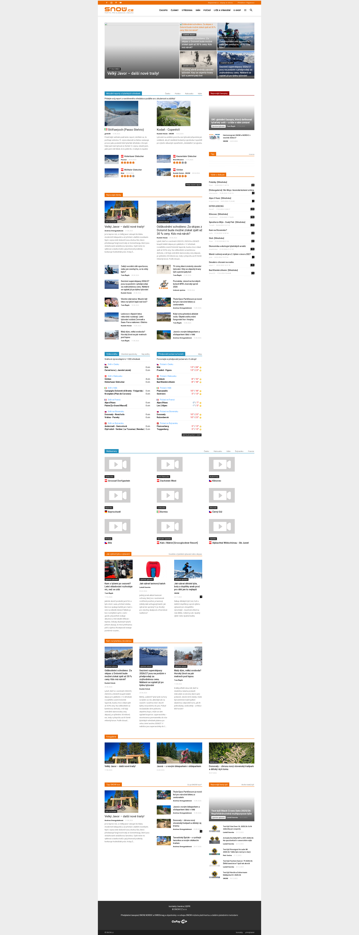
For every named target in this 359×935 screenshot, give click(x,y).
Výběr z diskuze (218, 175)
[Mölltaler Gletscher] (112, 173)
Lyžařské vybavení (111, 579)
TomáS (211, 225)
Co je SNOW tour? (194, 785)
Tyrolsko (213, 539)
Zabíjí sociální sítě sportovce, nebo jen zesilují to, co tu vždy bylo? (134, 269)
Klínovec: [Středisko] (218, 214)
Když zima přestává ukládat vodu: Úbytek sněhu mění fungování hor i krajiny (185, 317)
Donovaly (161, 414)
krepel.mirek (214, 201)
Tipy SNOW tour (113, 784)
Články (175, 10)
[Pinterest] (116, 3)
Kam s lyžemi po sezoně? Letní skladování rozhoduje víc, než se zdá (118, 586)
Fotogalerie (111, 737)
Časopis (163, 10)
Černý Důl (217, 511)
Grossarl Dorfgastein (119, 480)
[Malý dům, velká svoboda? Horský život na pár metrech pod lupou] (112, 335)
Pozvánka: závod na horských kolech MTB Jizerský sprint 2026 (186, 284)
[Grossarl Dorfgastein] (127, 464)
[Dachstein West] (179, 464)
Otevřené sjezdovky (129, 354)
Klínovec (216, 480)
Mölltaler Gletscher (133, 170)
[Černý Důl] (231, 495)
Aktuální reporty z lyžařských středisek (123, 93)
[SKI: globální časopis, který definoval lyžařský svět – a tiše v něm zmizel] (231, 115)
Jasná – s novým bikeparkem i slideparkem (179, 766)
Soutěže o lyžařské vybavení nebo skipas (185, 554)
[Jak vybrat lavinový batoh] (153, 569)
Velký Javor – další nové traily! (124, 226)
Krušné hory (214, 477)
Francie (251, 451)
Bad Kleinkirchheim (166, 382)
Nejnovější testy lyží (219, 784)
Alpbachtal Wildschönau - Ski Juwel (230, 543)
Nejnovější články (113, 195)
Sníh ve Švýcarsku (115, 423)
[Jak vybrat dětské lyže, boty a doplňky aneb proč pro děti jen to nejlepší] (188, 569)
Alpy (200, 354)
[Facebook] (107, 3)
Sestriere (161, 394)
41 (253, 241)
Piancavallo (162, 391)
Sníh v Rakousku (114, 376)
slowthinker (213, 217)
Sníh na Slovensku (115, 411)
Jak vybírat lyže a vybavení (118, 554)
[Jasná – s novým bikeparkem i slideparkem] (179, 758)
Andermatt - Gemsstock (116, 426)
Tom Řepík (125, 275)
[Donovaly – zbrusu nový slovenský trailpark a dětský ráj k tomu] (231, 758)
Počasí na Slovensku (169, 411)
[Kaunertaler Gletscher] (164, 159)
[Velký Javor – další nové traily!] (142, 55)
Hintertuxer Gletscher (134, 156)
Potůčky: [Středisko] (218, 182)
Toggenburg (162, 429)
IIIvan (211, 185)
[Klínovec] (231, 464)
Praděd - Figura (164, 370)
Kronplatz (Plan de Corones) (118, 394)
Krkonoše (213, 508)
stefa (211, 233)
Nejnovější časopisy (219, 93)
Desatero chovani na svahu (221, 262)
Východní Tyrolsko (164, 539)
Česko (167, 94)
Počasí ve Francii (167, 400)
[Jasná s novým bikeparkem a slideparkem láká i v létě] (164, 335)
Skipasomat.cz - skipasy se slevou (220, 3)
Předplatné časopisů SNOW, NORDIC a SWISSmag (142, 915)
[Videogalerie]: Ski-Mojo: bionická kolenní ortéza (231, 190)
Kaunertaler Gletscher (186, 156)
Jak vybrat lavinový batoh (152, 583)
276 (252, 225)
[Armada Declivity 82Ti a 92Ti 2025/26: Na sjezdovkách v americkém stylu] (214, 840)
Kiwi (122, 173)
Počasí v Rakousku (168, 376)
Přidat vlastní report (193, 185)
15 (253, 273)
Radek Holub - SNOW (165, 134)
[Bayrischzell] (127, 495)
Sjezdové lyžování (227, 37)
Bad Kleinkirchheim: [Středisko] (223, 270)
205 (252, 265)
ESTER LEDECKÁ (216, 206)
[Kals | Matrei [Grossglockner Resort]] (179, 526)
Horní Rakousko (163, 477)
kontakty (173, 906)
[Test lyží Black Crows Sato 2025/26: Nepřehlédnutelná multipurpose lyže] (231, 806)
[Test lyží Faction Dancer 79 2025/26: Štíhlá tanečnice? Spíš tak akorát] (214, 863)
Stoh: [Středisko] (216, 238)
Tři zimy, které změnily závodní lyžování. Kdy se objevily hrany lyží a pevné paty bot (187, 269)
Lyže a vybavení (222, 10)
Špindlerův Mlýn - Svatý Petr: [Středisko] (227, 222)
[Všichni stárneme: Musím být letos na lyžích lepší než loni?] (112, 302)
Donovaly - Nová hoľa (114, 414)
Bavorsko (108, 508)
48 (253, 233)
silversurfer (213, 193)
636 (252, 209)
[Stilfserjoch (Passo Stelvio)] (127, 113)
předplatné (249, 932)
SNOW (225, 141)
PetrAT (211, 209)
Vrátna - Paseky (112, 417)
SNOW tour (109, 762)
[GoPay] (179, 923)
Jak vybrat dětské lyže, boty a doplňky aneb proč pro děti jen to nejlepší (187, 586)
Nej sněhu (146, 354)
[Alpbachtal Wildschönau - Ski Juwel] (231, 526)
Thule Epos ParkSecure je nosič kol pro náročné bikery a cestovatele (187, 302)
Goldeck (161, 379)
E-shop (237, 10)
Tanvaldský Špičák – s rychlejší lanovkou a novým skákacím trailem (187, 840)
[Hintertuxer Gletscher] (112, 160)
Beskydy (108, 539)
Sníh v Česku (113, 364)
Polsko (177, 94)
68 (253, 185)
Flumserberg (163, 426)
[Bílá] (127, 526)
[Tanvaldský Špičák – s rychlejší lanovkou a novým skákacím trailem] (164, 841)
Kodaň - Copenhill (168, 129)
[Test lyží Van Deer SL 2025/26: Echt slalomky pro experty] (214, 828)
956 (252, 217)
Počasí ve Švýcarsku (169, 423)
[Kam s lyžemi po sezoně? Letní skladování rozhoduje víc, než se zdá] (119, 569)
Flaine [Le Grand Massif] (116, 405)
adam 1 (211, 265)
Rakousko (189, 94)
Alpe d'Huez (110, 402)
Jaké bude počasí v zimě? (192, 435)
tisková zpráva (179, 290)
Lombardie (161, 508)
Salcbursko (109, 477)
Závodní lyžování (189, 66)
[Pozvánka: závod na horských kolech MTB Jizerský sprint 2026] (164, 284)
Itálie (200, 94)
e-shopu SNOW (185, 915)
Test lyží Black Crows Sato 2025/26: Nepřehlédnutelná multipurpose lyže (231, 812)
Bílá (106, 367)
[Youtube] (120, 3)
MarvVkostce (178, 160)
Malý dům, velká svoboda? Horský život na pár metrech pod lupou (134, 334)
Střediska (187, 10)
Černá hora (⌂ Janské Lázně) (118, 370)
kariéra (181, 906)
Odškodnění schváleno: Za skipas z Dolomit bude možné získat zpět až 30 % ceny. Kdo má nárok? (179, 230)
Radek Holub (162, 238)
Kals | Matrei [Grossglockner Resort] (179, 543)
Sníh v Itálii (112, 388)
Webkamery (111, 451)
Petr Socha (227, 855)
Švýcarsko (239, 451)
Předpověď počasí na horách (171, 354)
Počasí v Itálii (165, 388)
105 (252, 249)
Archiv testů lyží (247, 785)
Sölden (179, 170)
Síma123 (212, 273)
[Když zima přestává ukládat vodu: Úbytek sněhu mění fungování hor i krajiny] (164, 317)
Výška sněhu (111, 354)
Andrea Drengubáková (114, 231)
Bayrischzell (114, 511)
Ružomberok (163, 417)
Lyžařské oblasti (189, 35)
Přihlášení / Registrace (246, 3)
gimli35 (108, 134)
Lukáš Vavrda (144, 587)
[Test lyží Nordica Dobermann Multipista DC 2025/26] (214, 874)
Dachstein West (168, 480)
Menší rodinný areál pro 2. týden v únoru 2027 (230, 254)
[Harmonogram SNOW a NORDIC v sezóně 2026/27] (214, 137)
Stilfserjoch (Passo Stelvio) (126, 129)
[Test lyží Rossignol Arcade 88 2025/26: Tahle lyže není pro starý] (214, 851)
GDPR (187, 906)
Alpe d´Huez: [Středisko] (220, 198)
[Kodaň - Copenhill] (179, 113)
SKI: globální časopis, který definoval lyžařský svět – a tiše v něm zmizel (231, 121)
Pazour (124, 160)
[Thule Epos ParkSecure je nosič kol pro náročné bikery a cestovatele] (164, 302)
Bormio (164, 511)
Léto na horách (114, 69)
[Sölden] (164, 172)
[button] (251, 8)
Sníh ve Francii (113, 400)
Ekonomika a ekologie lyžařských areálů (227, 246)
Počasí (207, 10)
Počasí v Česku (166, 364)
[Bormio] (179, 495)
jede (210, 257)
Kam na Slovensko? (218, 230)
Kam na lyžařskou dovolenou (119, 641)
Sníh (198, 10)
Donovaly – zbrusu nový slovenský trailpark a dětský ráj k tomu (187, 823)
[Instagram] (111, 3)
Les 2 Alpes (162, 405)
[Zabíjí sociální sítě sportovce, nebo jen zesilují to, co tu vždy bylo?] (235, 35)
